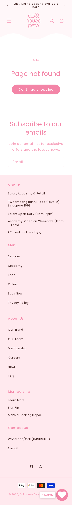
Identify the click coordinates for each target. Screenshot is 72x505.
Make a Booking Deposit (26, 415)
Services (14, 256)
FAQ (11, 376)
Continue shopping (36, 89)
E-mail (13, 448)
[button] (9, 21)
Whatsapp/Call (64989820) (29, 439)
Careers (14, 358)
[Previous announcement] (7, 5)
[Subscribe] (59, 162)
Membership (17, 348)
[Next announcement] (64, 5)
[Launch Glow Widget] (62, 495)
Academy (15, 266)
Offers (13, 284)
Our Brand (15, 330)
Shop (12, 275)
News (12, 367)
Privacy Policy (18, 303)
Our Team (15, 339)
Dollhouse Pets (29, 494)
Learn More (16, 400)
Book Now (15, 293)
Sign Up (13, 408)
